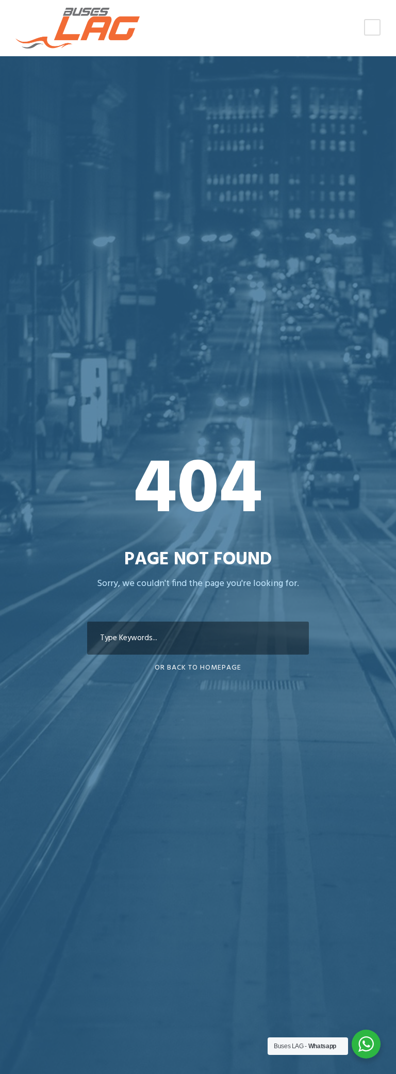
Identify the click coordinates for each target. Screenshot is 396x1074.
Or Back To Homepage (198, 668)
